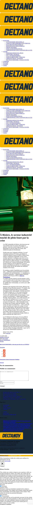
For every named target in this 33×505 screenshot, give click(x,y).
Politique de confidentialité (9, 414)
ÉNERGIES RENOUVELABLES (11, 392)
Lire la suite (7, 461)
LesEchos (8, 333)
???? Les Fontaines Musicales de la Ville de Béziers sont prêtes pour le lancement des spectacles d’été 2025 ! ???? (16, 425)
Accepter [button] (2, 461)
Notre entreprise (7, 408)
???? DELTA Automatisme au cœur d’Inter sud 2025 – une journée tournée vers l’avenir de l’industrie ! (17, 428)
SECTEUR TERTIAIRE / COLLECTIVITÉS (14, 399)
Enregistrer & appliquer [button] (5, 504)
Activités (5, 406)
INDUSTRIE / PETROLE (9, 393)
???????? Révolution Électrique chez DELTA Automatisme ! (17, 423)
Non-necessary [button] (3, 494)
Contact (5, 412)
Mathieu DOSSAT (4, 337)
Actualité (5, 409)
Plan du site (6, 413)
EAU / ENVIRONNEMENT (10, 395)
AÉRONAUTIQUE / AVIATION (11, 397)
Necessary (4, 486)
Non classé (5, 338)
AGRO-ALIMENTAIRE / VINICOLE (12, 396)
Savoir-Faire (6, 405)
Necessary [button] (2, 484)
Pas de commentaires (5, 340)
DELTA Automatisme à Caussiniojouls (12, 430)
